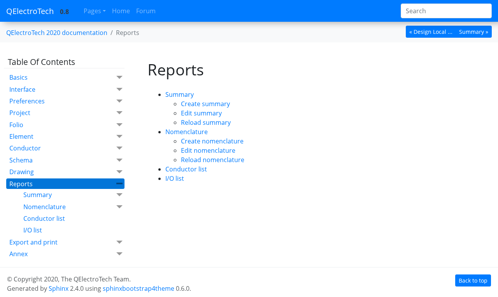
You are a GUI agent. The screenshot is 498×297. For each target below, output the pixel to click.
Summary (37, 194)
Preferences (27, 101)
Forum (146, 11)
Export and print (33, 242)
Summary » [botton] (473, 31)
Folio (16, 125)
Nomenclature (44, 207)
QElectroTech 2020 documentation (56, 32)
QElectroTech (30, 11)
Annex (18, 254)
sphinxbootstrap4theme (138, 288)
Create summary (205, 104)
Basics (18, 77)
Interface (22, 89)
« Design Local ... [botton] (430, 31)
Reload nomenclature (212, 159)
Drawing (21, 172)
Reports (21, 184)
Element (21, 136)
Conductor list (44, 218)
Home (121, 11)
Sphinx (58, 288)
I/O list (32, 230)
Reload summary (206, 122)
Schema (21, 160)
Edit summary (201, 113)
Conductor (25, 148)
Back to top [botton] (473, 280)
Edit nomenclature (208, 150)
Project (19, 112)
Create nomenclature (212, 141)
